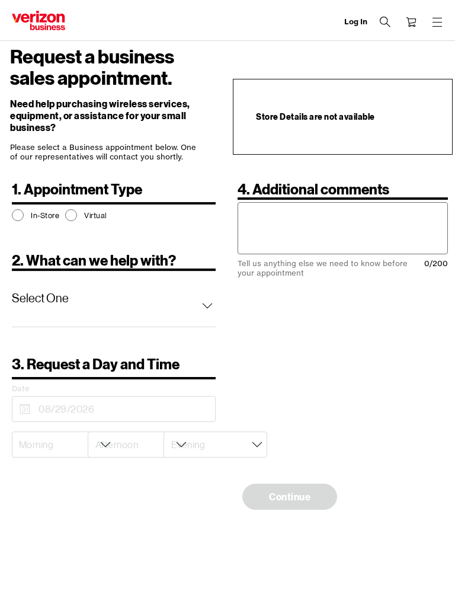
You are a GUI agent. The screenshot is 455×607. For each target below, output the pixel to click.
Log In (355, 21)
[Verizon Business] (38, 20)
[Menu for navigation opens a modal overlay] (437, 22)
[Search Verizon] (385, 22)
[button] (114, 298)
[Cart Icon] (411, 22)
